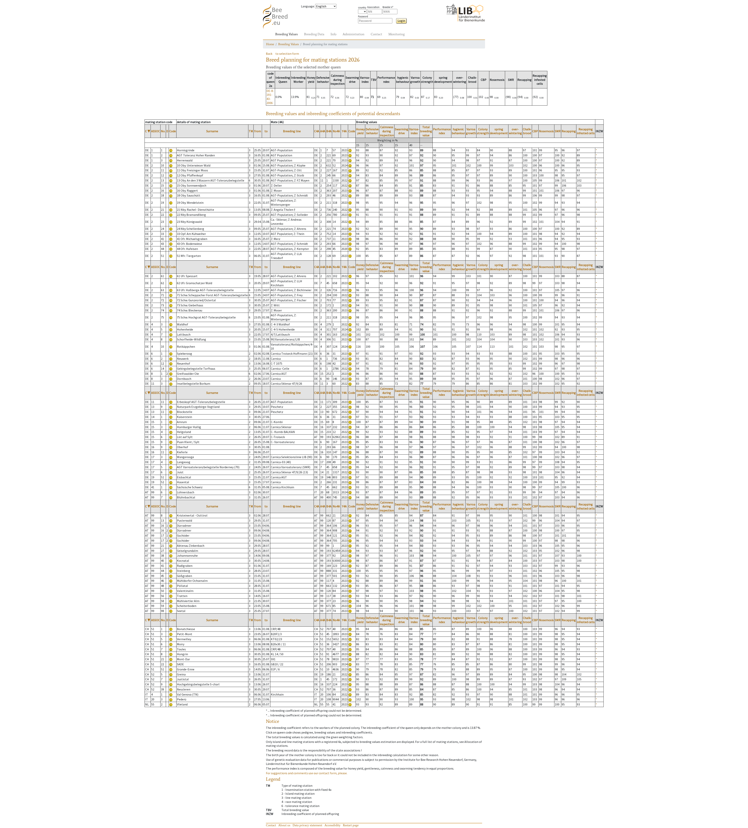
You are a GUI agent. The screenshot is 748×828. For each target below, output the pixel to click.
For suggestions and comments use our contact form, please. (306, 773)
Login (401, 21)
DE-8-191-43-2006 (270, 97)
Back (269, 54)
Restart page (351, 825)
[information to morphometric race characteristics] (170, 150)
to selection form (287, 54)
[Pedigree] (350, 150)
